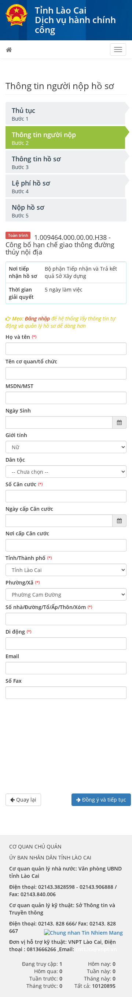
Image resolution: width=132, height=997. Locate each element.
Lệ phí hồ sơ (31, 183)
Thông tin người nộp (44, 134)
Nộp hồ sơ (28, 207)
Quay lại (25, 799)
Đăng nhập (37, 318)
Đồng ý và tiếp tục (103, 799)
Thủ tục (23, 110)
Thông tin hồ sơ (36, 158)
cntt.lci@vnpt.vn (96, 949)
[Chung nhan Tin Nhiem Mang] (83, 932)
